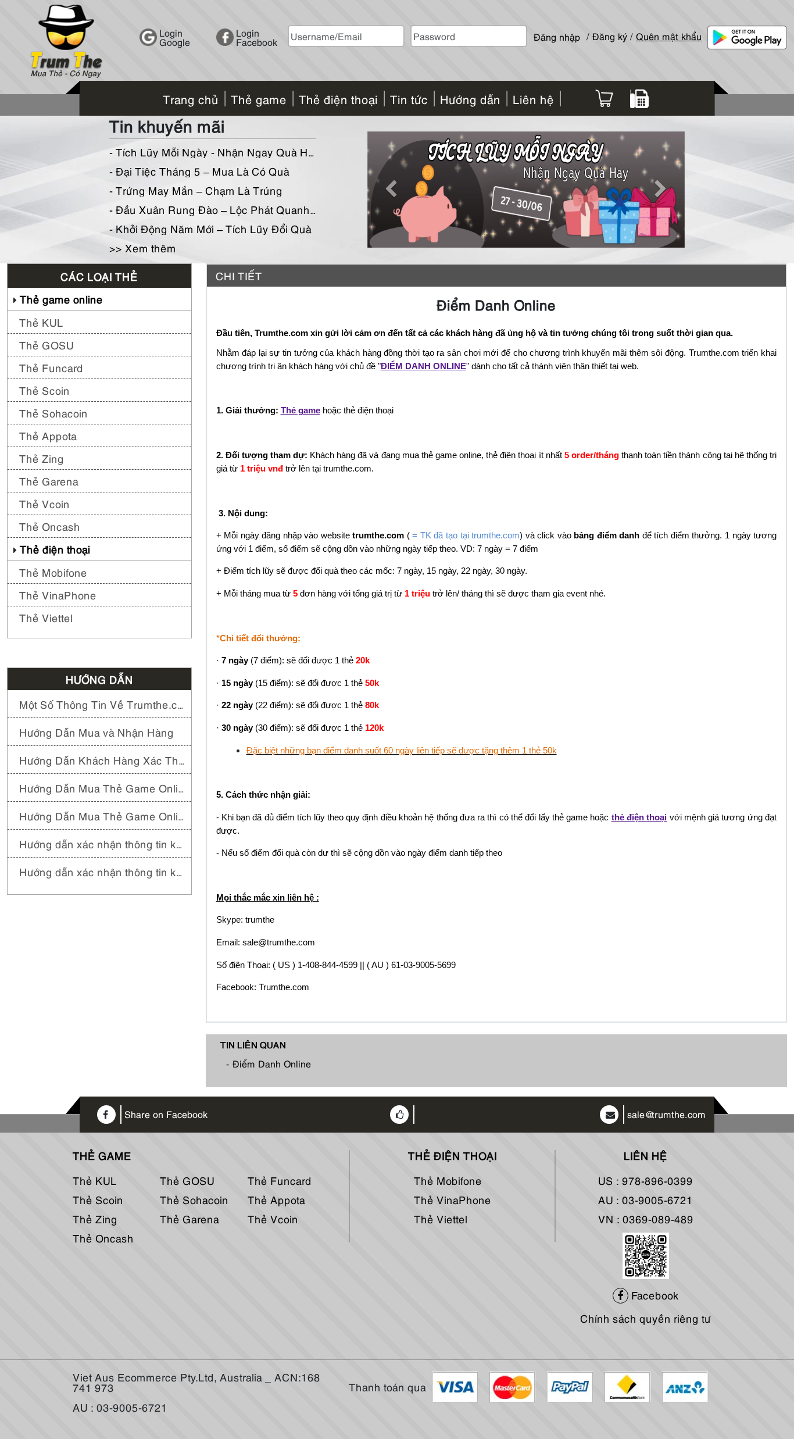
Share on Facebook (166, 1114)
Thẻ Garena (48, 480)
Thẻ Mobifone (53, 572)
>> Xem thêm (142, 247)
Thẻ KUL (41, 322)
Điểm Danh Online (272, 1063)
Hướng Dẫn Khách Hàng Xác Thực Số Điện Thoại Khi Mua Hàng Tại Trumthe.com (102, 759)
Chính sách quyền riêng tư (645, 1318)
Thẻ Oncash (49, 526)
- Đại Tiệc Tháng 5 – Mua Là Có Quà (199, 170)
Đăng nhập (557, 32)
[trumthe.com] (66, 39)
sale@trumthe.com (666, 1114)
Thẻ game (300, 410)
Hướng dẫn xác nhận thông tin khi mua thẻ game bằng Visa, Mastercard (102, 871)
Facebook (653, 1294)
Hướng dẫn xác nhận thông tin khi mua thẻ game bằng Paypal (102, 843)
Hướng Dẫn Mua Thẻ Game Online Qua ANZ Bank (102, 815)
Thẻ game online (61, 298)
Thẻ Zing (41, 458)
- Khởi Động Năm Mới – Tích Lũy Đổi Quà (210, 228)
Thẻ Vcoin (44, 503)
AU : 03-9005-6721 (645, 1199)
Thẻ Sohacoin (53, 412)
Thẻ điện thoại (55, 548)
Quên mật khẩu (669, 36)
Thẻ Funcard (51, 367)
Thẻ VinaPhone (57, 594)
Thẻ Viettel (46, 617)
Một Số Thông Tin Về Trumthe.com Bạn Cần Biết (102, 704)
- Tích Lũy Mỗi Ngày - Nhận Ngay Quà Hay (212, 151)
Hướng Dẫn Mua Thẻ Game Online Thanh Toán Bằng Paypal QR (102, 787)
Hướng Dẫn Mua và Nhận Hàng (96, 731)
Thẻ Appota (48, 435)
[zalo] (646, 1253)
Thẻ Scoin (44, 390)
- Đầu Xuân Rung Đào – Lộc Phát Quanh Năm (212, 209)
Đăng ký (609, 36)
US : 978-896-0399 (645, 1180)
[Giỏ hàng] (604, 98)
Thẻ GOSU (46, 344)
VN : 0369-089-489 (645, 1218)
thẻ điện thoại (639, 817)
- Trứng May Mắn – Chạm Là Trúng (195, 190)
